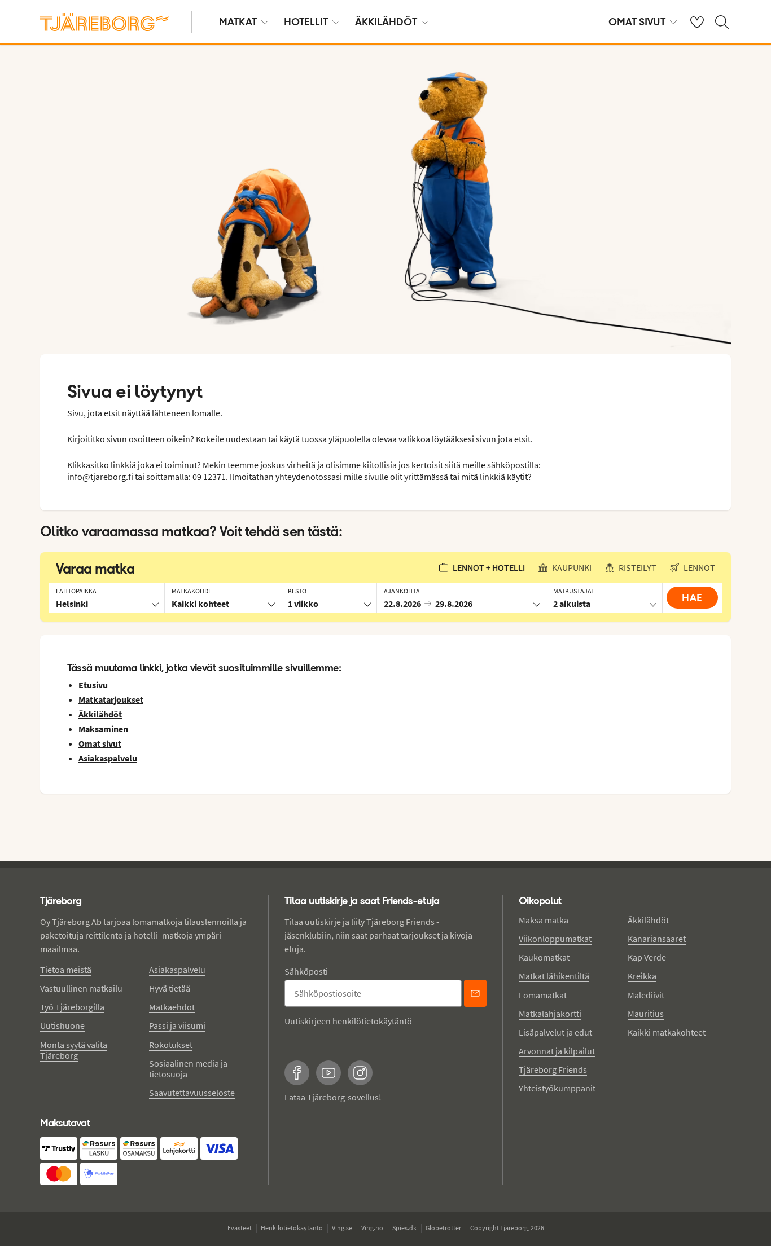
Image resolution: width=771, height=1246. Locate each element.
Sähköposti (306, 971)
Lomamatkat (543, 995)
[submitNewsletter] (475, 993)
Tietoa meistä (65, 969)
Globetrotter (443, 1227)
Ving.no (372, 1227)
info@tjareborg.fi (100, 476)
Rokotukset (170, 1044)
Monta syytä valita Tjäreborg (73, 1050)
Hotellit (306, 21)
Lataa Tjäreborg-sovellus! (333, 1097)
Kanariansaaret (657, 938)
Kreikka (642, 975)
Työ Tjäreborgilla (72, 1006)
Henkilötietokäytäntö (292, 1227)
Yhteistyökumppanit (557, 1088)
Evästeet (239, 1227)
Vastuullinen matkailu (81, 988)
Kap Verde (647, 957)
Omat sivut (636, 21)
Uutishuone (62, 1025)
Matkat (238, 21)
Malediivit (646, 995)
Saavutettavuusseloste (192, 1092)
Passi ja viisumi (177, 1025)
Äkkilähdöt (386, 21)
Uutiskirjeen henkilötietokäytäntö (348, 1021)
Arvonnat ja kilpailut (557, 1050)
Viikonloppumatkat (555, 938)
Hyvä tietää (169, 988)
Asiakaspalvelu (177, 969)
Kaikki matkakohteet (667, 1032)
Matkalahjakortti (550, 1013)
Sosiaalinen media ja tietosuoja (188, 1069)
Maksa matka (543, 920)
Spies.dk (404, 1227)
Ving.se (342, 1227)
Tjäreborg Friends (553, 1069)
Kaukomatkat (544, 957)
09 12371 (209, 476)
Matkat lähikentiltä (554, 975)
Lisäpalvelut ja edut (555, 1032)
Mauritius (646, 1013)
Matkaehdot (172, 1006)
